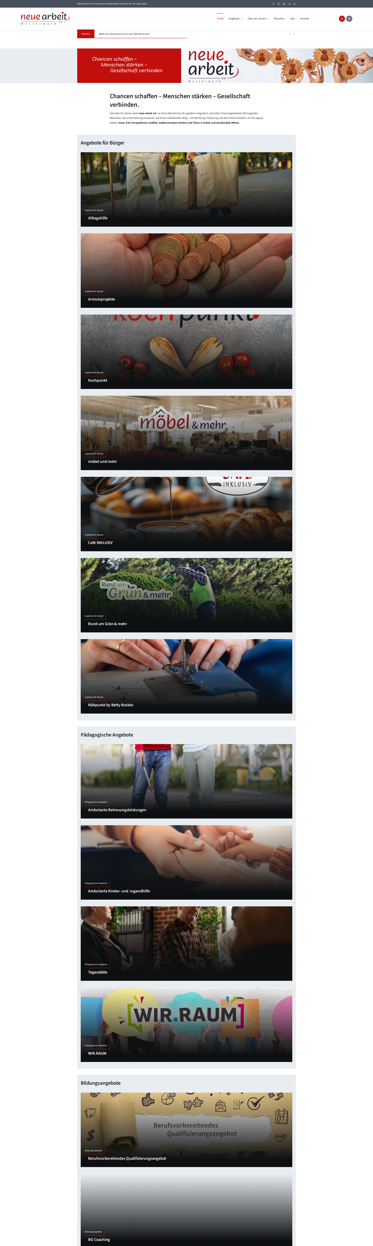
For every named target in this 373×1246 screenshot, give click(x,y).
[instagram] (279, 4)
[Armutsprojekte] (186, 270)
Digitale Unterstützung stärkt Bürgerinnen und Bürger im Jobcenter (133, 34)
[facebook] (273, 4)
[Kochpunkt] (186, 352)
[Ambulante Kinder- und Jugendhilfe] (186, 862)
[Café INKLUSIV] (186, 514)
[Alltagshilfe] (186, 189)
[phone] (294, 4)
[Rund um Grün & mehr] (186, 595)
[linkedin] (284, 4)
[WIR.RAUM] (186, 1025)
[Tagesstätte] (186, 943)
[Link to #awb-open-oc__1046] (342, 19)
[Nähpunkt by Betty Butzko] (186, 676)
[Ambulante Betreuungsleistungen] (186, 781)
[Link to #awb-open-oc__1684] (349, 19)
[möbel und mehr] (186, 433)
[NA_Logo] (45, 12)
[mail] (289, 4)
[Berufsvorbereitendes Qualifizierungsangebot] (186, 1130)
